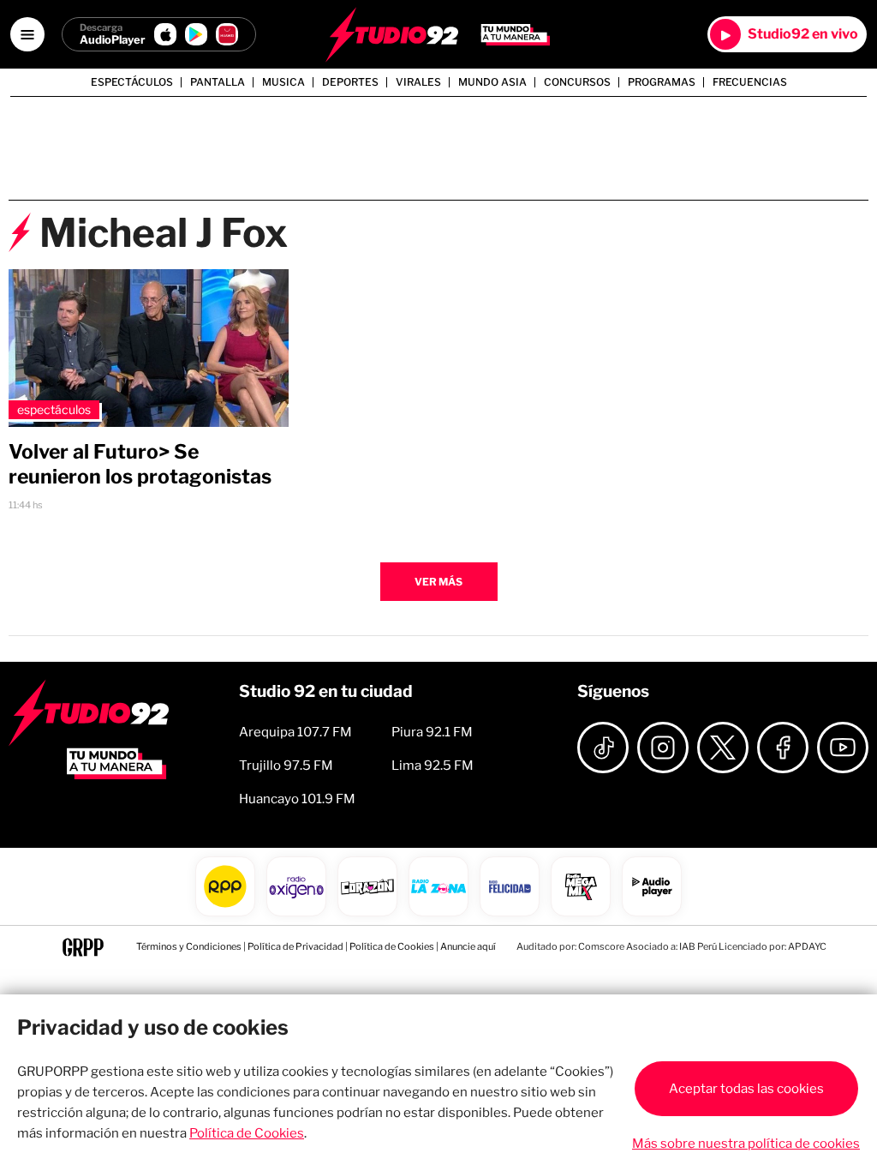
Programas (661, 82)
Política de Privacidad (295, 946)
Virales (418, 82)
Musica (283, 82)
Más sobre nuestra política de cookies (746, 1143)
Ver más (438, 581)
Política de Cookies (391, 946)
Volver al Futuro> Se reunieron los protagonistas (140, 464)
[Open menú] (27, 34)
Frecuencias (750, 82)
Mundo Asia (492, 82)
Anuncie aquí (468, 946)
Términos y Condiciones (189, 946)
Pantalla (217, 82)
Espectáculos (132, 82)
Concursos (577, 82)
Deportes (350, 82)
